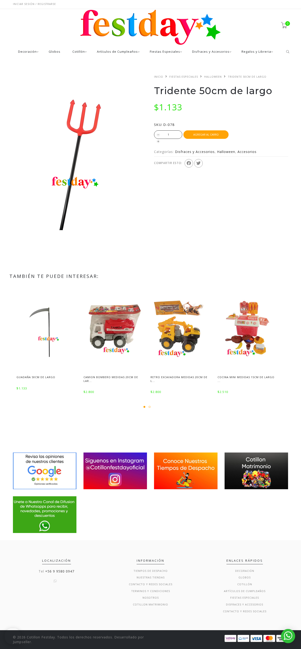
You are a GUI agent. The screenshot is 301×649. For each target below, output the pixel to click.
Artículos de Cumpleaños (117, 52)
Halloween (213, 76)
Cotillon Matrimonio (150, 604)
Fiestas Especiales (165, 52)
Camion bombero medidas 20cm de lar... (110, 378)
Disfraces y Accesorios (211, 52)
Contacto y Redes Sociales (150, 584)
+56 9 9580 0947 (59, 571)
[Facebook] (189, 163)
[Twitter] (198, 163)
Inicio (158, 76)
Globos (54, 52)
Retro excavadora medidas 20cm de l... (178, 378)
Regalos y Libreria (256, 52)
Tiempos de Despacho (151, 571)
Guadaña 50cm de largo (35, 377)
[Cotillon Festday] (44, 470)
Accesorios (247, 151)
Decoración (27, 52)
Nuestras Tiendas (151, 577)
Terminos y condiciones (150, 591)
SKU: (158, 124)
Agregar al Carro (206, 134)
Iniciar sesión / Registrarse (34, 4)
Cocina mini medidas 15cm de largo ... (246, 378)
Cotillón (78, 52)
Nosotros (151, 597)
